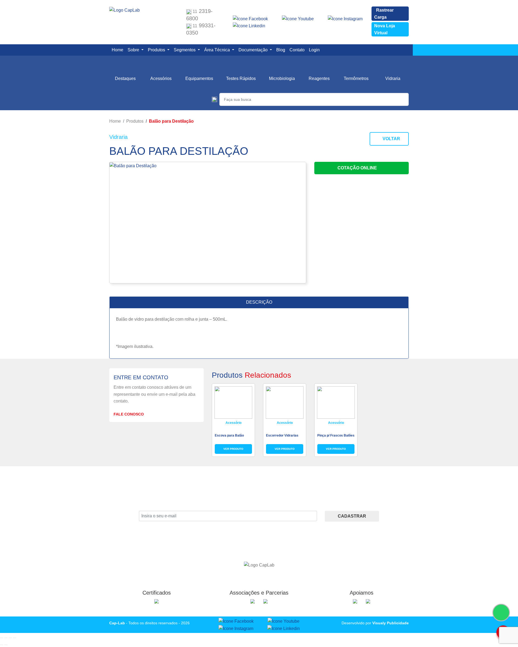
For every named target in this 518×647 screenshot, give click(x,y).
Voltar (390, 138)
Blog (281, 49)
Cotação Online (358, 168)
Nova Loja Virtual (384, 29)
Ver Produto (233, 448)
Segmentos (185, 50)
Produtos (157, 50)
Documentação (253, 50)
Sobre (134, 50)
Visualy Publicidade (390, 623)
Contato (298, 49)
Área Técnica (217, 50)
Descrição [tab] (259, 302)
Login (315, 49)
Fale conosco (129, 414)
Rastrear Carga (384, 13)
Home (118, 49)
